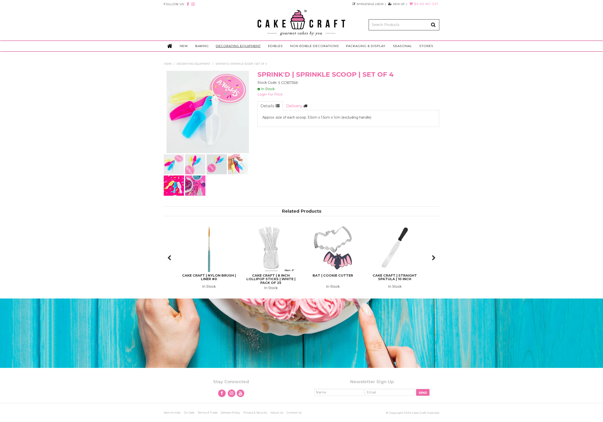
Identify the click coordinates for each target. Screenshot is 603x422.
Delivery (294, 106)
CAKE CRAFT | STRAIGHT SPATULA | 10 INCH (395, 277)
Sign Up (399, 3)
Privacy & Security (255, 412)
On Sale (189, 412)
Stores (426, 46)
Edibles (275, 46)
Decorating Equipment (238, 46)
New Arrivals (172, 412)
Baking (202, 46)
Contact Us (294, 412)
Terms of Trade (207, 412)
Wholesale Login (370, 3)
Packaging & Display (366, 46)
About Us (276, 412)
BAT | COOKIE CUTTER (333, 275)
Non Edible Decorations (314, 46)
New (184, 46)
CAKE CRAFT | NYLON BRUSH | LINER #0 (209, 277)
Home (170, 46)
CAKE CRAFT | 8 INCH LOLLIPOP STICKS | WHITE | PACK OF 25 (270, 279)
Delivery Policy (230, 412)
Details (267, 106)
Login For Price (270, 94)
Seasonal (402, 46)
